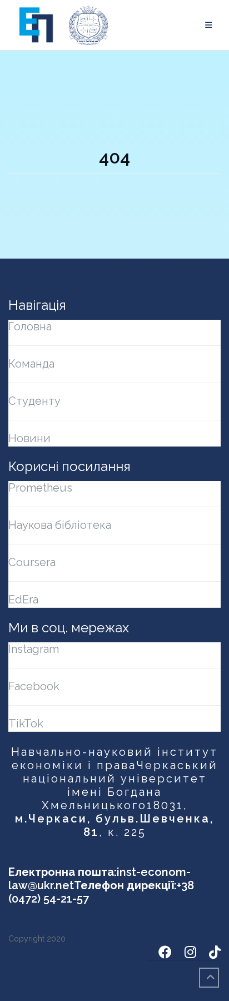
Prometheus (40, 487)
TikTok (25, 723)
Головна (30, 326)
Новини (29, 438)
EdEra (23, 599)
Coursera (32, 562)
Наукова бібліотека (59, 525)
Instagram (33, 649)
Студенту (34, 401)
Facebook (33, 686)
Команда (31, 363)
